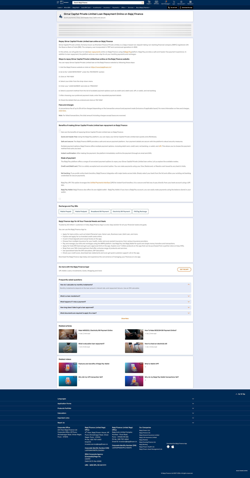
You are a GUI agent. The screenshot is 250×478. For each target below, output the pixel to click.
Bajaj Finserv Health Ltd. (147, 447)
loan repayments (94, 52)
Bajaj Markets (143, 440)
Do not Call (174, 7)
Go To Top (241, 394)
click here (62, 111)
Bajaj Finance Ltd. (144, 433)
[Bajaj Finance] (64, 2)
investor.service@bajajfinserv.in (96, 444)
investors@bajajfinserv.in (128, 442)
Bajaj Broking (143, 444)
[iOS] (172, 447)
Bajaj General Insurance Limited (149, 435)
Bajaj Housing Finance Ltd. (147, 442)
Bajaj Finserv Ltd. (144, 430)
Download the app (187, 7)
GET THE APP (184, 269)
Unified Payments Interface (100, 183)
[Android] (168, 447)
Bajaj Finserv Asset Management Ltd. (150, 449)
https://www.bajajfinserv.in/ (101, 67)
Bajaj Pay (128, 52)
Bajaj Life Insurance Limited (148, 437)
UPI (160, 146)
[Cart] (174, 2)
